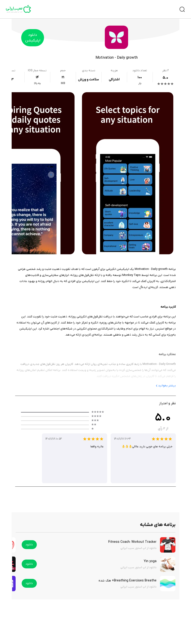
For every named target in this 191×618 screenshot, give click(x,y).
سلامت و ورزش (88, 79)
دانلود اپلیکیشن (32, 38)
